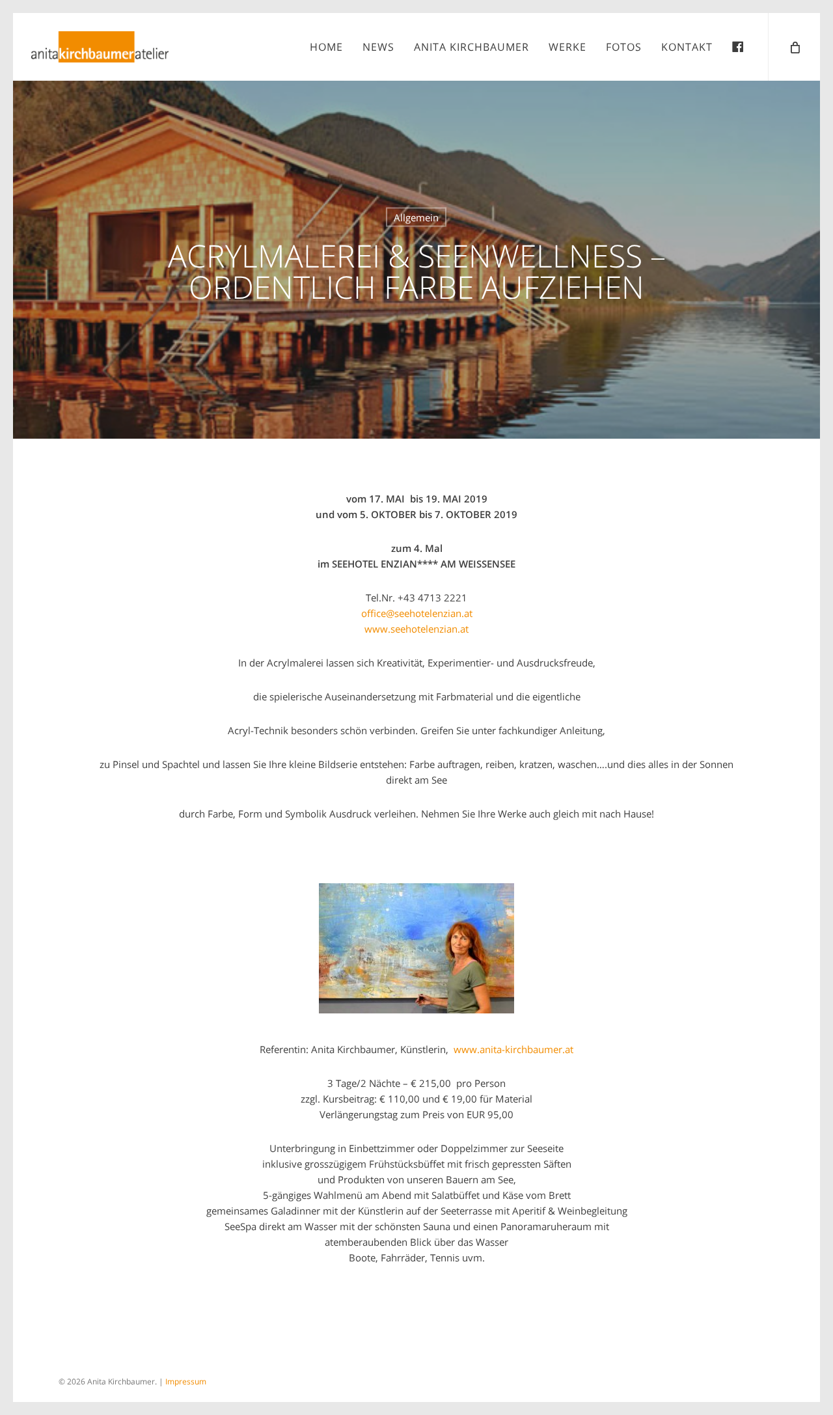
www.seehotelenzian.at (416, 628)
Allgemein (416, 217)
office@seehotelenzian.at (416, 613)
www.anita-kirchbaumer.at (513, 1049)
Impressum (185, 1381)
